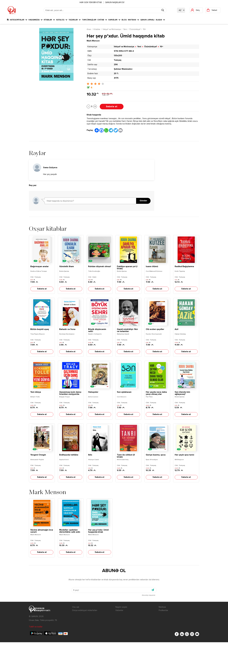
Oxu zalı (75, 607)
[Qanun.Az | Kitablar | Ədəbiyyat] (12, 10)
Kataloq (60, 20)
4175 (116, 78)
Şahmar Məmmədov (123, 69)
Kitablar (48, 20)
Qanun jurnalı (147, 20)
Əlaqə (159, 20)
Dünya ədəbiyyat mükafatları (84, 610)
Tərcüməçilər (89, 20)
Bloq (124, 20)
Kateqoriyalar (17, 20)
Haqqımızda (34, 20)
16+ (144, 29)
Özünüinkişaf (135, 29)
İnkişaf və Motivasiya (112, 29)
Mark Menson (93, 41)
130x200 (118, 56)
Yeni (125, 29)
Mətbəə (132, 20)
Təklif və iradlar (35, 627)
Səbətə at (111, 106)
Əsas (89, 29)
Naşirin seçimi (121, 607)
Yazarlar (74, 20)
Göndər (143, 201)
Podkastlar (163, 610)
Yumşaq (117, 60)
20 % (116, 74)
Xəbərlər (119, 610)
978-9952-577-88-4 (124, 51)
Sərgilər (113, 20)
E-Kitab (101, 20)
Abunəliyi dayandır (148, 595)
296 (116, 65)
